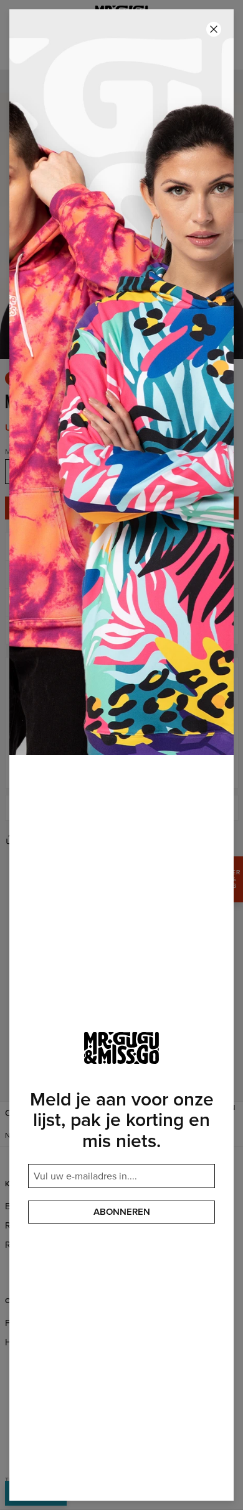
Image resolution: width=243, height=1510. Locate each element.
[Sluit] (213, 29)
